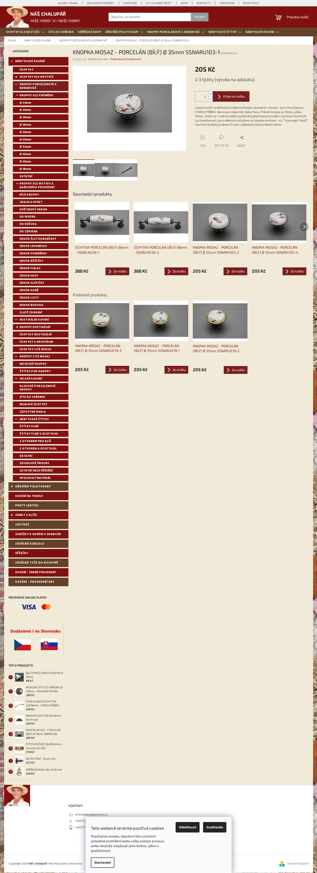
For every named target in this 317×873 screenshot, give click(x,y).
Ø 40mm (25, 169)
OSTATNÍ (26, 176)
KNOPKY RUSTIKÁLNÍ (35, 327)
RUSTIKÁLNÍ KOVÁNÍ (34, 319)
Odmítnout (187, 827)
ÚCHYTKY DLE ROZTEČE (37, 77)
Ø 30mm (25, 139)
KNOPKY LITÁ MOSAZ (35, 356)
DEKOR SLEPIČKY (32, 283)
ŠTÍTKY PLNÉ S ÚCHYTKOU (39, 434)
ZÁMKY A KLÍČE (26, 515)
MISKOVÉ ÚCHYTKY (33, 404)
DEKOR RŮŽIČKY (31, 261)
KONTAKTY (204, 3)
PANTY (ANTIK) (27, 505)
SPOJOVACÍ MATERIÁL (35, 478)
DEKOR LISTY (29, 298)
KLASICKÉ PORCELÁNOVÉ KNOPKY (38, 388)
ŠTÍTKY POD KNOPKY (35, 371)
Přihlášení (227, 3)
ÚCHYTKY (27, 70)
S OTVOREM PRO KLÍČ (35, 441)
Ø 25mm (25, 125)
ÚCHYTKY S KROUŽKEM (36, 342)
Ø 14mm (25, 103)
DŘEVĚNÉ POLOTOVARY (33, 486)
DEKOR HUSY (29, 276)
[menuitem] (25, 32)
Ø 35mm (25, 154)
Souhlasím (214, 827)
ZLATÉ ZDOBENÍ (31, 312)
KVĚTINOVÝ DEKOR (33, 209)
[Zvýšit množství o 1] (210, 93)
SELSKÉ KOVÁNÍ (31, 379)
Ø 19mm (25, 110)
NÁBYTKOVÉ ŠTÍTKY (34, 419)
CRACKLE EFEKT (31, 202)
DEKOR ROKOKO (32, 305)
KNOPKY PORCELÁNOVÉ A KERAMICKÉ (38, 86)
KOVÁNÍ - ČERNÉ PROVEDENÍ (35, 572)
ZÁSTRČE (22, 524)
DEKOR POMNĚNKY (33, 253)
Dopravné (130, 3)
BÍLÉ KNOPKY (29, 194)
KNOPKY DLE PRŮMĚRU (36, 95)
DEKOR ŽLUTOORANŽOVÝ (38, 239)
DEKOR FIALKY (30, 268)
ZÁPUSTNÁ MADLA (33, 412)
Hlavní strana (68, 3)
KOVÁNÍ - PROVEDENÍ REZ (34, 582)
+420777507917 (85, 821)
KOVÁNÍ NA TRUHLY (29, 496)
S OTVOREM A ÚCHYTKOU (38, 448)
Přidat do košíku (234, 96)
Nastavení (103, 862)
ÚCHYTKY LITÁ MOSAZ (36, 349)
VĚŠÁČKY (21, 553)
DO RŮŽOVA (28, 224)
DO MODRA (28, 216)
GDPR (184, 3)
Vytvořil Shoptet (298, 863)
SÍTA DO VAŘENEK (32, 397)
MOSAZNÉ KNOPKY (33, 364)
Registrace (251, 3)
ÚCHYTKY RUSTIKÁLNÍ (36, 334)
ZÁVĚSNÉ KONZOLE (29, 544)
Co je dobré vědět (159, 3)
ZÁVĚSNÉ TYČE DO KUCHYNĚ (36, 563)
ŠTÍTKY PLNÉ (29, 426)
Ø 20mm (25, 117)
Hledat (199, 17)
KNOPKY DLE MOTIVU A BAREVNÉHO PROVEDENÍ (37, 185)
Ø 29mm (25, 132)
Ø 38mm (25, 161)
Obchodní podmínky (100, 3)
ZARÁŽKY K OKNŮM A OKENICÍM (38, 534)
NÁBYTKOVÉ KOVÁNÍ (30, 61)
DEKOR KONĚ (29, 290)
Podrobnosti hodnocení (125, 59)
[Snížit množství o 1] (210, 98)
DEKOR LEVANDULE (33, 246)
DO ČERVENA (29, 231)
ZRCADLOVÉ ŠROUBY (34, 463)
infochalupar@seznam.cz (91, 814)
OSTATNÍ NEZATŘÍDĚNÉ (36, 470)
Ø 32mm (25, 147)
